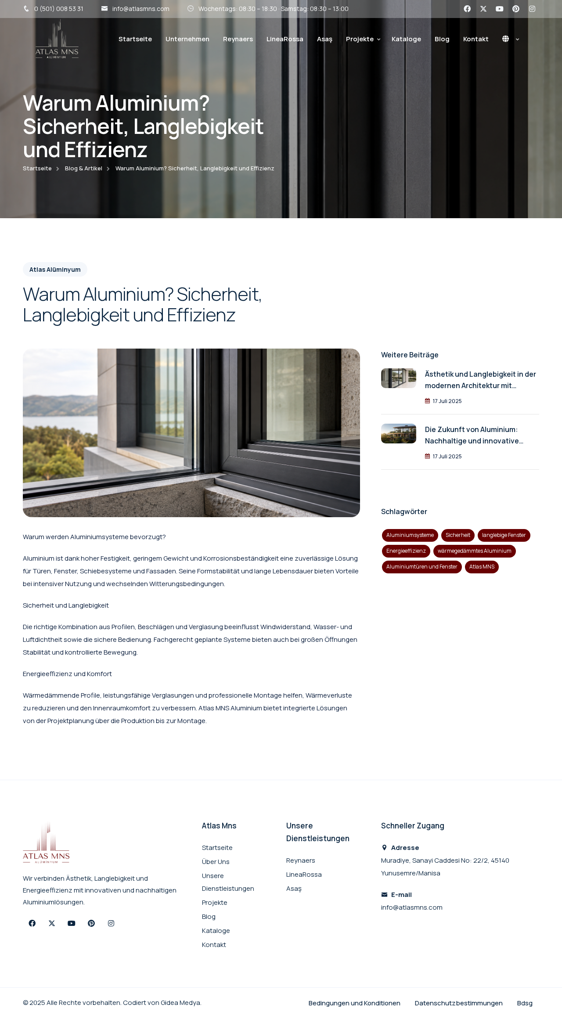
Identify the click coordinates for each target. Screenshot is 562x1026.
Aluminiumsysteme (410, 535)
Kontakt (476, 38)
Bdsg (525, 1003)
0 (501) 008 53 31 (58, 8)
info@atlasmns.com (140, 8)
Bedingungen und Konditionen (355, 1003)
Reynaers (238, 38)
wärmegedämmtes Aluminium (475, 550)
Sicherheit (458, 535)
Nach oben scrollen (20, 515)
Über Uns (216, 861)
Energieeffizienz (406, 550)
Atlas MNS (481, 566)
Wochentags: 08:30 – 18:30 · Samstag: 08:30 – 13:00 (273, 8)
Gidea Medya (180, 1002)
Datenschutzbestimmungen (459, 1003)
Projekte (360, 38)
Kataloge (406, 38)
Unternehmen (187, 38)
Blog (442, 38)
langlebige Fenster (504, 535)
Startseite (135, 38)
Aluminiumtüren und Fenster (422, 566)
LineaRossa (285, 38)
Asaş (324, 38)
